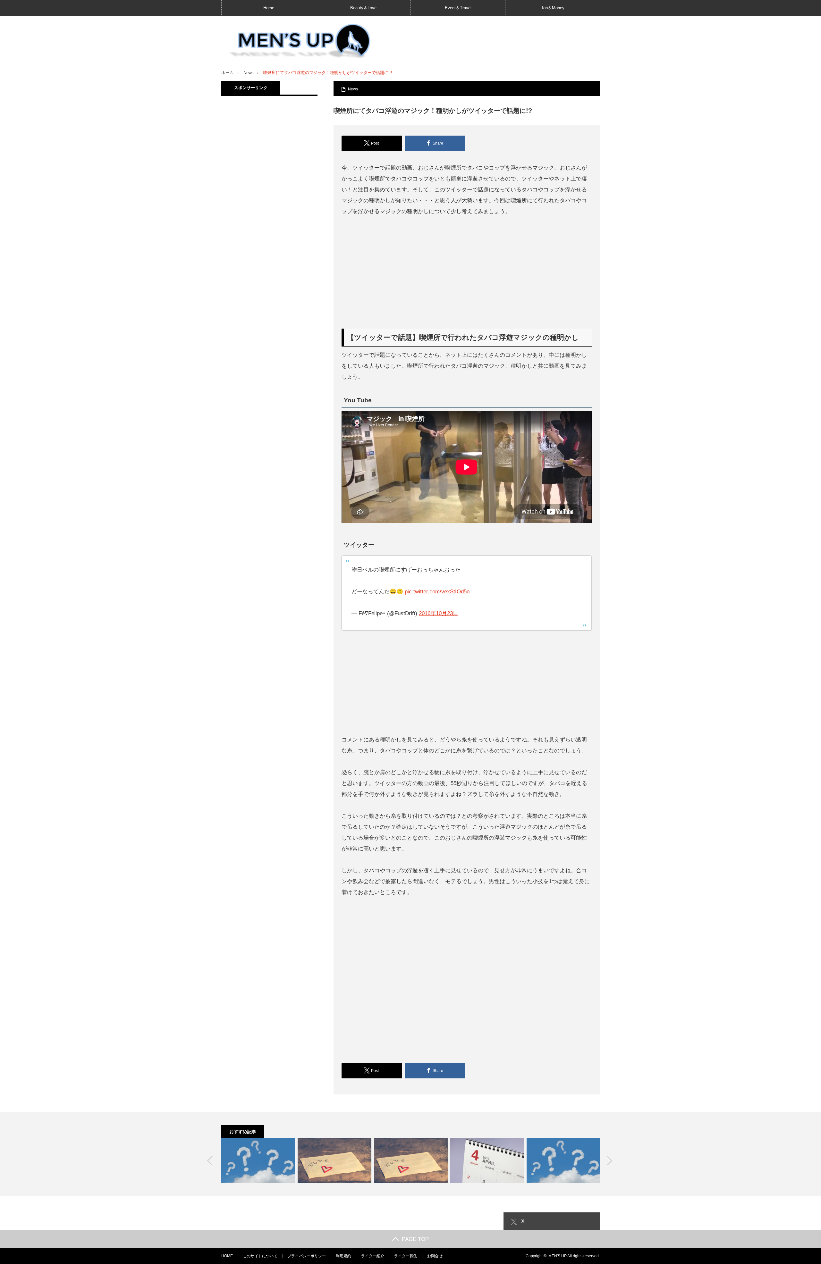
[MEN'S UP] (296, 41)
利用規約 (343, 1256)
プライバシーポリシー (306, 1256)
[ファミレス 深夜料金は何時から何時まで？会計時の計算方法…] (563, 1160)
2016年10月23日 (438, 613)
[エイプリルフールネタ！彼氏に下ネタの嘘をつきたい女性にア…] (487, 1160)
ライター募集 (405, 1256)
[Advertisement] (467, 273)
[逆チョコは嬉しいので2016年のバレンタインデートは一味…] (411, 1160)
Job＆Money (552, 7)
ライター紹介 (372, 1256)
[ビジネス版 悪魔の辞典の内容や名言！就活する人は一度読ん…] (258, 1160)
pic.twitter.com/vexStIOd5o (437, 592)
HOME (227, 1256)
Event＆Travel (458, 7)
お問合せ (435, 1256)
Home (268, 7)
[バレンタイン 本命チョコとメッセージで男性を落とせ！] (334, 1160)
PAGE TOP (415, 1239)
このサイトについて (260, 1256)
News (248, 72)
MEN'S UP (557, 1256)
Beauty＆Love (363, 7)
